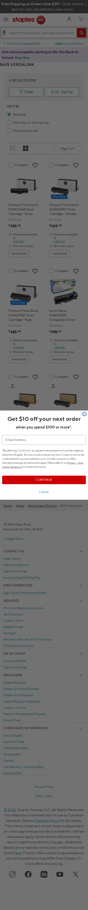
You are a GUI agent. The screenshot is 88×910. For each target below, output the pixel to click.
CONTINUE (44, 479)
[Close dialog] (84, 414)
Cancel (44, 492)
